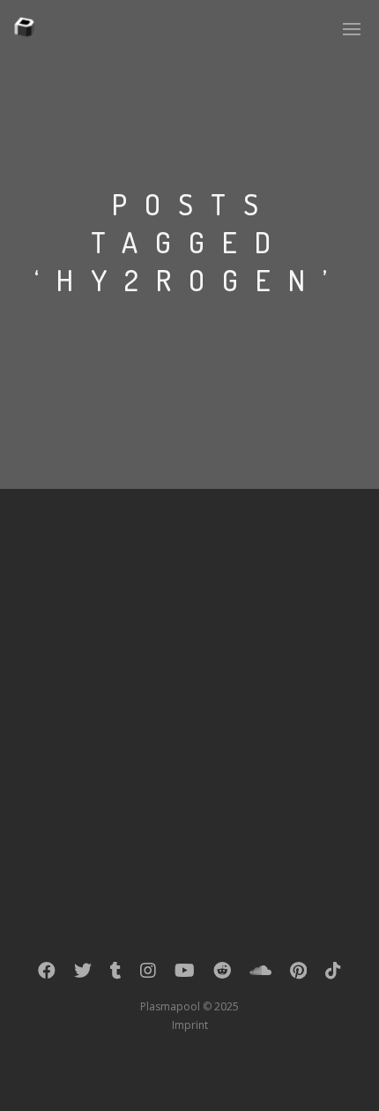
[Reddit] (222, 974)
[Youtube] (185, 974)
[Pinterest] (298, 974)
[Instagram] (148, 974)
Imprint (190, 1024)
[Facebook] (47, 974)
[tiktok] (333, 974)
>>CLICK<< (160, 636)
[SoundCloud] (260, 974)
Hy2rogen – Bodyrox (142, 565)
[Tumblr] (116, 974)
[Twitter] (83, 974)
